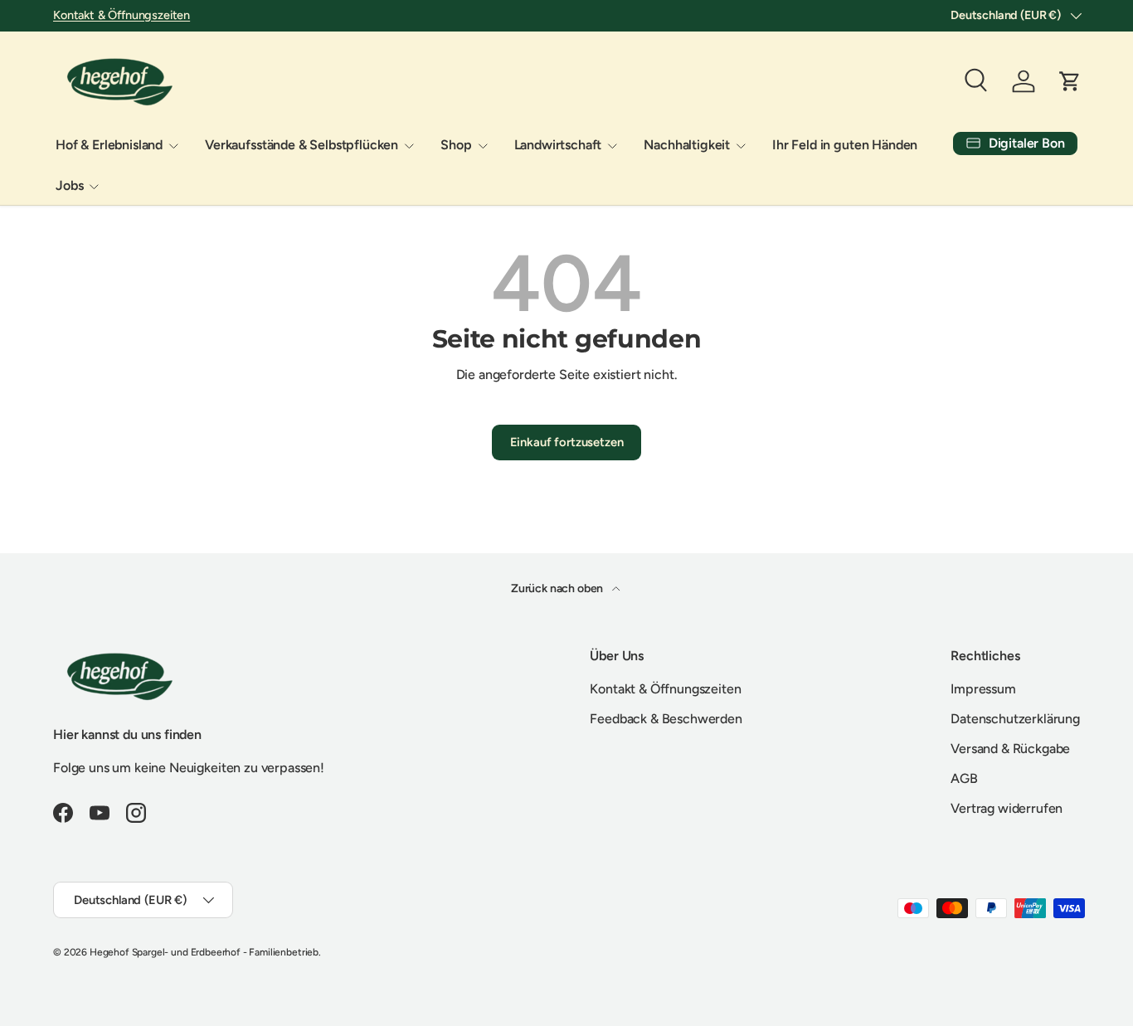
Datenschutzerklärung (1015, 719)
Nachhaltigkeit (687, 145)
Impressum (983, 689)
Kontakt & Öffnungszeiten (121, 14)
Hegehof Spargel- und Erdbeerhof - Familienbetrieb (204, 952)
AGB (964, 778)
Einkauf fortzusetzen (567, 442)
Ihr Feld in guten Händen (844, 145)
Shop (455, 145)
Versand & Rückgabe (1010, 748)
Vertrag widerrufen (1006, 808)
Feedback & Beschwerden (666, 719)
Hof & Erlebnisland (109, 145)
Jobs (69, 185)
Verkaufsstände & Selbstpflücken (301, 145)
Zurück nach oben (558, 588)
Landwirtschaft (558, 145)
